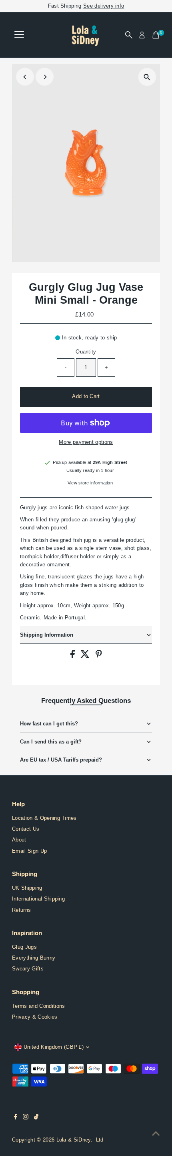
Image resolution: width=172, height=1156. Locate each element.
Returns (21, 910)
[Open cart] (156, 35)
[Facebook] (15, 1117)
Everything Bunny (33, 958)
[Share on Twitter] (85, 656)
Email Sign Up (29, 851)
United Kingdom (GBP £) (54, 1047)
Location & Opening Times (44, 818)
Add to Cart (86, 396)
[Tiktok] (36, 1117)
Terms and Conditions (38, 1006)
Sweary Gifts (28, 969)
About (19, 840)
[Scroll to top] (156, 1134)
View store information (90, 483)
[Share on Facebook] (73, 656)
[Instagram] (25, 1117)
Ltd (100, 1140)
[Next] (45, 77)
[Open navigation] (19, 35)
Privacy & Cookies (34, 1017)
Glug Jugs (24, 947)
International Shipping (38, 899)
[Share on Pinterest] (99, 656)
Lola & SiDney (73, 1140)
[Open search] (128, 35)
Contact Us (25, 829)
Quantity (86, 352)
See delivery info (103, 6)
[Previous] (25, 77)
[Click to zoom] (147, 77)
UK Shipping (27, 888)
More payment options (86, 442)
